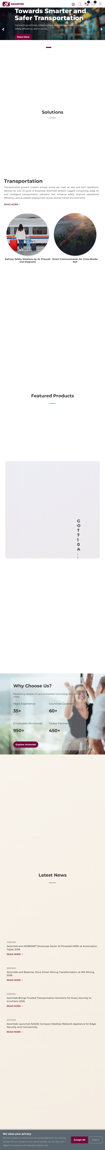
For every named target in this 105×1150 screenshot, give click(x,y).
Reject (95, 1140)
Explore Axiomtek (26, 744)
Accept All (79, 1140)
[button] (3, 29)
